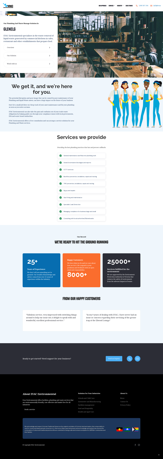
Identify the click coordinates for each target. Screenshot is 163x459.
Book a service (30, 409)
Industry (119, 6)
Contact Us (124, 402)
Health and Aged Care (86, 412)
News (122, 398)
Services (111, 6)
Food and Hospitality (85, 408)
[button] (112, 6)
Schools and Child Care (86, 398)
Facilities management (86, 405)
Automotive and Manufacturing (89, 402)
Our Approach (102, 6)
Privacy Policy (125, 405)
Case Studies (129, 6)
